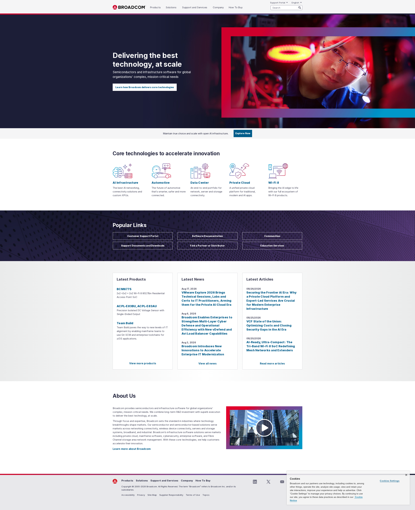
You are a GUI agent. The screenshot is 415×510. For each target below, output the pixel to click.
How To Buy (203, 480)
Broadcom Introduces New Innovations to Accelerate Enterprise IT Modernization (203, 350)
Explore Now (242, 133)
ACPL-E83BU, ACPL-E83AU (137, 306)
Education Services (272, 245)
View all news (207, 363)
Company (187, 480)
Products (127, 480)
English (295, 2)
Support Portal (277, 2)
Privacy (141, 495)
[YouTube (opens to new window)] (282, 482)
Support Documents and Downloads (143, 245)
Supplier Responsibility (171, 495)
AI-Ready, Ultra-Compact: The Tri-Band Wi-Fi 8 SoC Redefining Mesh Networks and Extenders (270, 346)
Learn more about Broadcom (132, 448)
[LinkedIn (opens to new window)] (255, 482)
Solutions (142, 480)
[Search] (299, 7)
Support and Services (164, 480)
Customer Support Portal (142, 236)
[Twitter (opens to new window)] (268, 482)
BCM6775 (124, 289)
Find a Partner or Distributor (207, 245)
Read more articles (272, 363)
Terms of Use (193, 495)
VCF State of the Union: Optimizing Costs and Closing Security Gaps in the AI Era (268, 325)
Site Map (152, 495)
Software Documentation (207, 236)
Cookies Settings (389, 480)
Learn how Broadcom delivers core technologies (144, 87)
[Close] (406, 475)
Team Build (125, 323)
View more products (142, 363)
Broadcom (129, 7)
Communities (272, 236)
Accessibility (128, 495)
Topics (206, 495)
